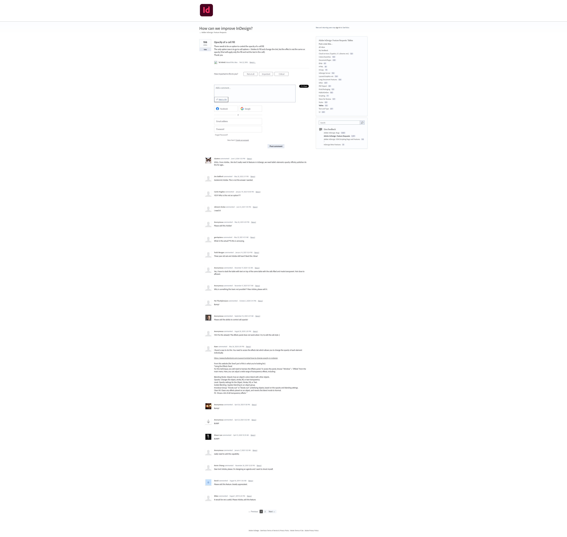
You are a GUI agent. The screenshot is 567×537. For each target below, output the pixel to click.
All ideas (322, 47)
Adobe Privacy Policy (311, 530)
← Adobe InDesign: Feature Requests (213, 32)
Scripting (322, 96)
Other (321, 83)
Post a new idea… (325, 44)
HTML (321, 66)
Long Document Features (328, 79)
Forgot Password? (221, 135)
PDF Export (323, 86)
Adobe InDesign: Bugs (332, 133)
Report (249, 159)
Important (267, 74)
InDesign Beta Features (332, 144)
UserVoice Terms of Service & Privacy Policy (274, 530)
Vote (205, 49)
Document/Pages (325, 60)
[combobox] (340, 122)
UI (319, 112)
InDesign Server (324, 73)
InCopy (321, 70)
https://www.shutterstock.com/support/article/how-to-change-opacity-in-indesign (246, 358)
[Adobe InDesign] (206, 11)
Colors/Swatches (325, 57)
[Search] (362, 122)
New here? (238, 140)
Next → (272, 511)
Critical (284, 74)
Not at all (252, 74)
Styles (321, 102)
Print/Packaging (324, 89)
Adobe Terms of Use (296, 530)
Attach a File (223, 99)
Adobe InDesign (254, 530)
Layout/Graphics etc (326, 76)
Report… (253, 62)
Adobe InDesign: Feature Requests (333, 40)
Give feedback (330, 129)
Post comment (276, 146)
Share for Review (325, 99)
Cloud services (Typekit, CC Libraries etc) (334, 53)
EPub (320, 63)
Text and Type (324, 109)
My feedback (323, 50)
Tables (350, 40)
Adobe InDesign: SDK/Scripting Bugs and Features (342, 139)
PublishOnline (324, 92)
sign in (338, 28)
